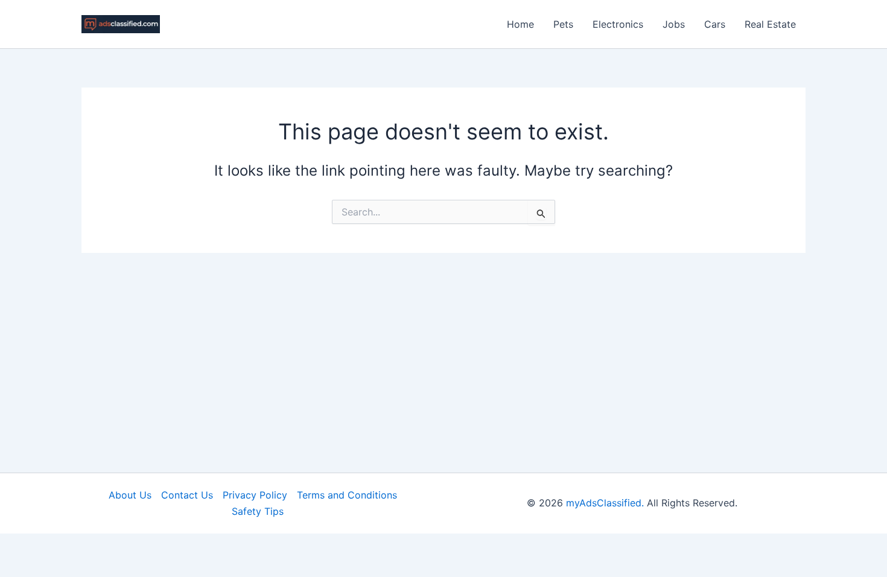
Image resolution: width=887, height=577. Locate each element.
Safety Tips (258, 511)
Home (520, 24)
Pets (563, 24)
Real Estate (770, 24)
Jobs (674, 24)
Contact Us (187, 495)
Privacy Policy (255, 495)
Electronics (618, 24)
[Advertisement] (443, 343)
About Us (130, 495)
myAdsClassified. (605, 503)
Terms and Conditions (347, 495)
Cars (714, 24)
